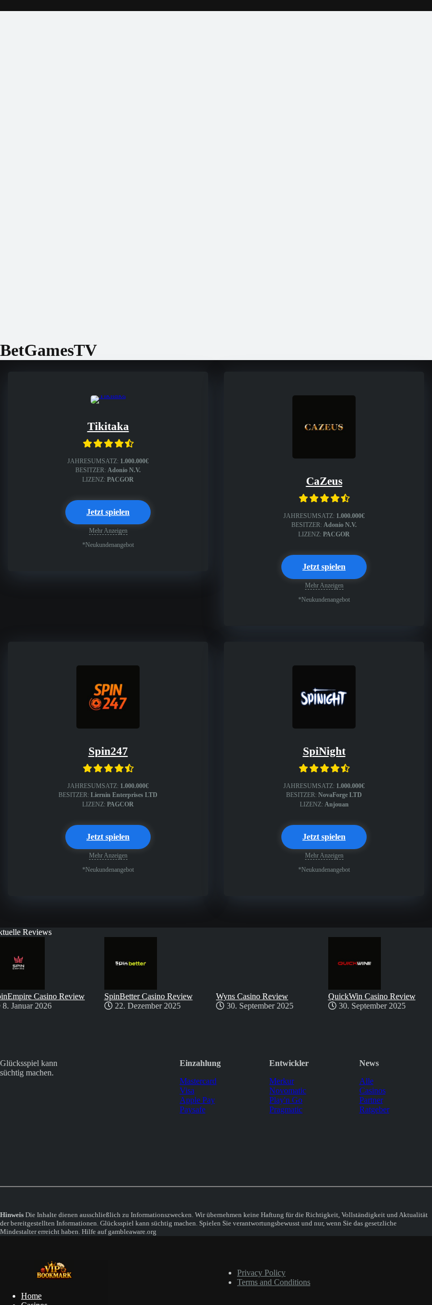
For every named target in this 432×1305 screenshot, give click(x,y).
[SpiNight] (324, 725)
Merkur (281, 1081)
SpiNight (324, 751)
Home (31, 1295)
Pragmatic (285, 1109)
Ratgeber (374, 1109)
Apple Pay (197, 1099)
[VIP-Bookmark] (54, 1277)
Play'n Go (285, 1099)
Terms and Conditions (273, 1282)
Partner (371, 1099)
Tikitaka (108, 426)
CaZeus (324, 481)
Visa (187, 1090)
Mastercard (198, 1081)
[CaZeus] (324, 455)
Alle (366, 1081)
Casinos (372, 1090)
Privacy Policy (261, 1272)
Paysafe (192, 1109)
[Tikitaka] (108, 395)
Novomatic (287, 1090)
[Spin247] (108, 725)
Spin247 (108, 751)
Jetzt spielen (108, 511)
